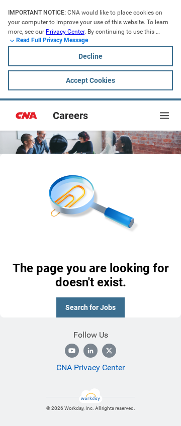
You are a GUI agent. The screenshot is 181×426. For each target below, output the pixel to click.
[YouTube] (72, 351)
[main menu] (164, 115)
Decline (90, 56)
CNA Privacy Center (90, 367)
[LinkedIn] (90, 351)
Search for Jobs (90, 307)
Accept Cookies (90, 80)
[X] (109, 351)
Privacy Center (65, 31)
